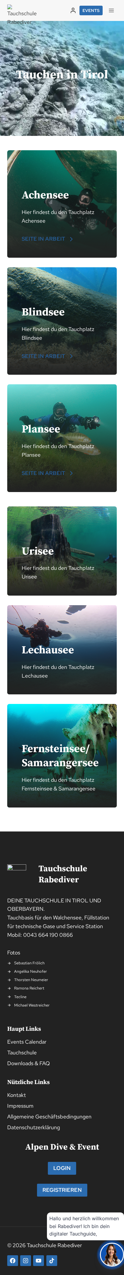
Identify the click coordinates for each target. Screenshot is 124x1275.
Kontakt (16, 1095)
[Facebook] (12, 1260)
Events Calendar (26, 1041)
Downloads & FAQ (28, 1063)
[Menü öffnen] (111, 10)
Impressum (20, 1105)
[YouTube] (38, 1260)
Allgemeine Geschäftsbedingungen (49, 1116)
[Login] (73, 10)
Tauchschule (22, 1052)
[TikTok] (51, 1260)
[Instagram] (25, 1260)
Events (91, 10)
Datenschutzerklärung (33, 1127)
